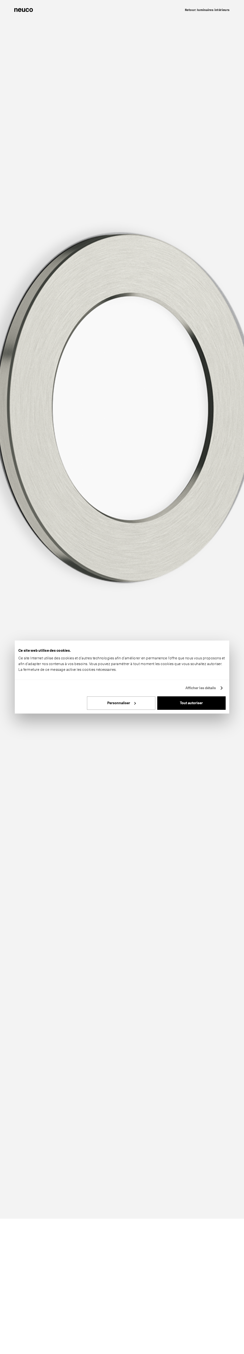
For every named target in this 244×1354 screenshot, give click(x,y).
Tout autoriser (191, 703)
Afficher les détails (200, 688)
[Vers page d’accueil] (23, 9)
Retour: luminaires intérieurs (207, 10)
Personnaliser (118, 703)
